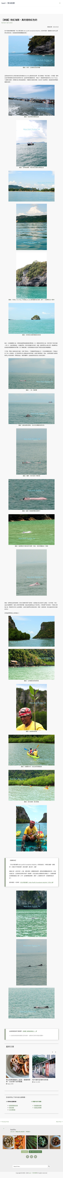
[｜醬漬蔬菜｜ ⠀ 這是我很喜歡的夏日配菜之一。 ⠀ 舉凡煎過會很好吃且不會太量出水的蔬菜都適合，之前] (31, 1142)
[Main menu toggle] (59, 3)
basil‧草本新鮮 (8, 3)
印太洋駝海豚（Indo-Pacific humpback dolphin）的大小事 (36, 882)
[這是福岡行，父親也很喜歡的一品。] (19, 1142)
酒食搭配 (11, 1107)
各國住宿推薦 (37, 1107)
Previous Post (4, 1121)
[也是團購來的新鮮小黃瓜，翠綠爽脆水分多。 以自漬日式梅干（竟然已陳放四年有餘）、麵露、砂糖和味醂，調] (43, 1142)
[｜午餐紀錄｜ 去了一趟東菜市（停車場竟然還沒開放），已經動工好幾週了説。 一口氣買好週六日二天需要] (8, 1142)
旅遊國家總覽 (37, 1105)
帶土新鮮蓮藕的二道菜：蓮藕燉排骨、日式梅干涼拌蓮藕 (18, 1080)
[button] (55, 1052)
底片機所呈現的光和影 (40, 1080)
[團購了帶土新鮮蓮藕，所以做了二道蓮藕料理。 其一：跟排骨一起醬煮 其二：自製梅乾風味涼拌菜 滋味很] (54, 1142)
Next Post (59, 1121)
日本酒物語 (12, 1110)
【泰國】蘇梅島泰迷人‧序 (30, 1031)
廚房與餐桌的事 (13, 1105)
